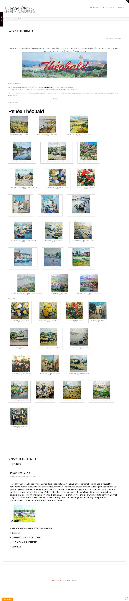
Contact (74, 580)
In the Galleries (65, 580)
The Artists (55, 580)
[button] (127, 1)
